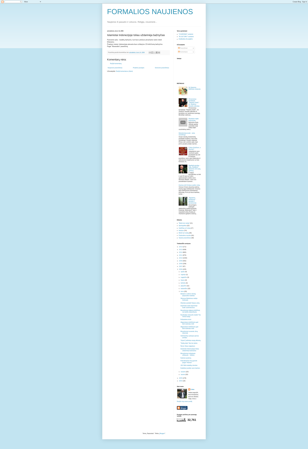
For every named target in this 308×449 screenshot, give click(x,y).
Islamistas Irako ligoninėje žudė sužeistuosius (188, 306)
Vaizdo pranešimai (185, 238)
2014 (181, 247)
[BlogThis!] (152, 52)
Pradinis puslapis (138, 68)
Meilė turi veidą (184, 233)
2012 (181, 252)
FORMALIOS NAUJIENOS (150, 12)
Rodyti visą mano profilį (184, 401)
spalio (183, 272)
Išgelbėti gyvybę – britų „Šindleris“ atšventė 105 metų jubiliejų (195, 168)
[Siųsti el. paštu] (150, 52)
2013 (181, 249)
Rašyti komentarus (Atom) (124, 71)
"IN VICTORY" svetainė (186, 36)
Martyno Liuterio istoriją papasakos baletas (188, 294)
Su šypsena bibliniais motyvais (195, 88)
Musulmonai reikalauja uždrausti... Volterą (187, 354)
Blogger (162, 433)
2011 (181, 255)
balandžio (184, 288)
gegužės (184, 286)
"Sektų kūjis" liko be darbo (188, 343)
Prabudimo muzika (185, 235)
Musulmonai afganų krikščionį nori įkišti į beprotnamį (190, 311)
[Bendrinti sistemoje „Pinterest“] (159, 52)
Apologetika (182, 225)
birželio (183, 283)
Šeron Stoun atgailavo (187, 346)
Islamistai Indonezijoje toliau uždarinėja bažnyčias (189, 349)
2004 (181, 381)
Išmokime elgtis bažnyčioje (194, 119)
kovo (182, 291)
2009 (181, 261)
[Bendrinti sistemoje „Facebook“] (157, 52)
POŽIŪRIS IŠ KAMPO (186, 39)
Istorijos (181, 230)
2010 (181, 258)
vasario (183, 372)
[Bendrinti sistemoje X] (154, 52)
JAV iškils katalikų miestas (188, 365)
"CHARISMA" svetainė (186, 34)
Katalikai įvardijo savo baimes (190, 368)
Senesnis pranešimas (162, 68)
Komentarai (184, 52)
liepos (183, 280)
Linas (192, 389)
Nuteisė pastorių (185, 358)
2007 (181, 266)
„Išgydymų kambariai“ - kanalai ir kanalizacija (192, 200)
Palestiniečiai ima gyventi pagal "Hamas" (188, 361)
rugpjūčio (184, 277)
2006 (181, 269)
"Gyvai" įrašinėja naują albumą (190, 340)
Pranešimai (183, 48)
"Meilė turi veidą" (184, 223)
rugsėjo (183, 274)
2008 (181, 263)
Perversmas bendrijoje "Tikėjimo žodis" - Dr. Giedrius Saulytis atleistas (194, 102)
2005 (181, 378)
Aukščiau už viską (184, 228)
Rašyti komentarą (116, 63)
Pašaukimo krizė (185, 319)
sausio (183, 374)
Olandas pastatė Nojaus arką (189, 303)
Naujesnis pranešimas (115, 68)
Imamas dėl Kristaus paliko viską (189, 185)
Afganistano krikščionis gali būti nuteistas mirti (189, 323)
